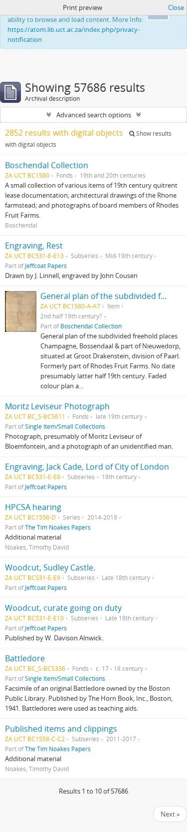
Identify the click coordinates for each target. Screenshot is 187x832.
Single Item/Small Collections (65, 426)
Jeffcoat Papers (46, 266)
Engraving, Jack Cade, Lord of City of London (87, 466)
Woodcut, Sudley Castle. (50, 567)
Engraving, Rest (34, 245)
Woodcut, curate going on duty (63, 607)
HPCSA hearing (33, 507)
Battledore (25, 658)
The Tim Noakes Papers (58, 527)
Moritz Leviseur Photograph (57, 406)
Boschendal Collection (46, 165)
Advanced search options (93, 114)
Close (176, 7)
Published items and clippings (61, 728)
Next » (170, 814)
